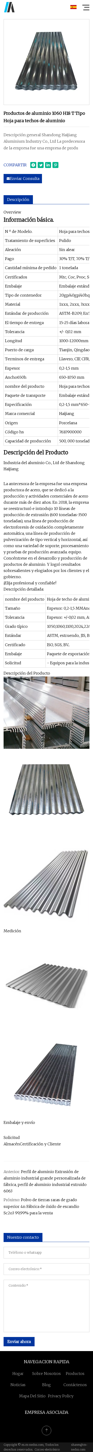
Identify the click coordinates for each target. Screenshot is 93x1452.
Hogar (18, 1373)
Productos (75, 1373)
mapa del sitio (32, 1396)
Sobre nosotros (46, 1373)
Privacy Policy (60, 1396)
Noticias (18, 1384)
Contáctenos (75, 1384)
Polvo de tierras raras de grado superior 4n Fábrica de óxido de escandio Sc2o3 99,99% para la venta (41, 1206)
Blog (46, 1384)
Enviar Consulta (24, 178)
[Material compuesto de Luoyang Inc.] (9, 7)
